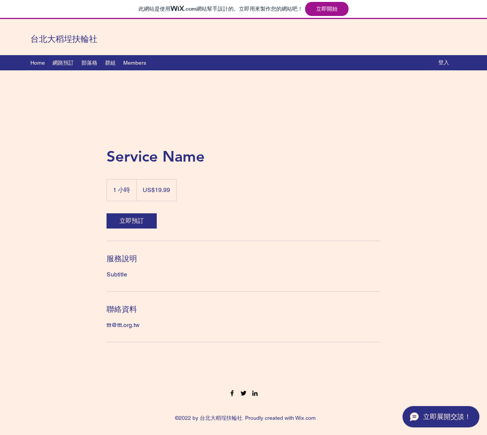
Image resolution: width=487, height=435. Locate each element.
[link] (132, 221)
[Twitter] (243, 393)
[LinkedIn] (255, 393)
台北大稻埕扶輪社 (63, 39)
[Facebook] (232, 393)
